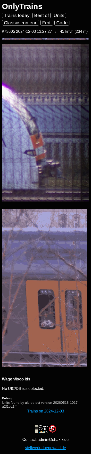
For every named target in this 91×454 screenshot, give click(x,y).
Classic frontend (21, 22)
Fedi (46, 22)
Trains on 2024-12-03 (45, 411)
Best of (41, 15)
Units (59, 15)
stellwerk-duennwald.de (45, 448)
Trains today (17, 15)
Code (62, 22)
